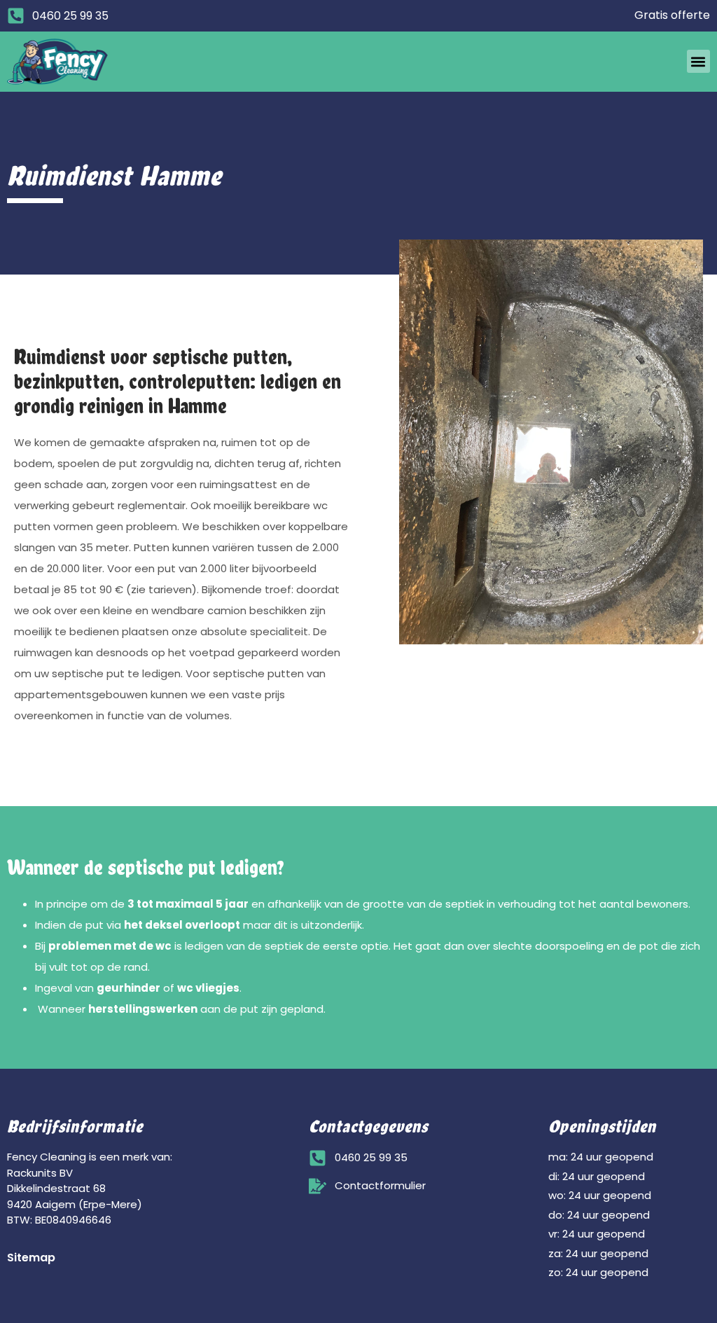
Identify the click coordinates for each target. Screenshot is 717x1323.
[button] (698, 61)
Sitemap (31, 1257)
